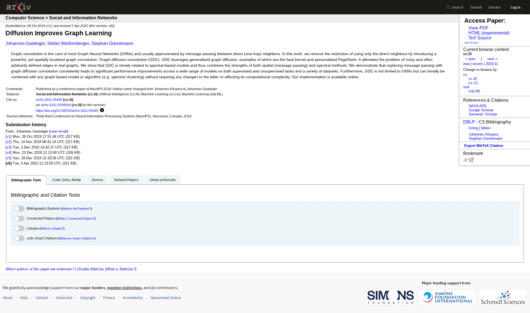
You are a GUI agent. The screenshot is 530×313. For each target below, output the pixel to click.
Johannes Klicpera (483, 134)
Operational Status (165, 297)
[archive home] (19, 7)
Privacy (109, 297)
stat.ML (474, 91)
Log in (516, 7)
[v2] (9, 142)
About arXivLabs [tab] (163, 180)
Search (457, 7)
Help (24, 297)
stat (466, 87)
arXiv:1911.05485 (49, 99)
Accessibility (133, 297)
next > (492, 59)
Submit (476, 7)
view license (471, 42)
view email (58, 131)
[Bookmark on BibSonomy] (466, 161)
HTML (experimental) (489, 33)
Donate (494, 7)
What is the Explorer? (76, 208)
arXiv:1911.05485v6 (56, 105)
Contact (42, 297)
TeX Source (479, 38)
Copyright (88, 297)
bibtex (486, 128)
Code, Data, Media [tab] (66, 180)
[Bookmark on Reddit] (471, 161)
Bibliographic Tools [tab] (26, 180)
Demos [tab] (97, 180)
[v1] (9, 136)
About (7, 297)
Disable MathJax (90, 269)
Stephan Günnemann (112, 43)
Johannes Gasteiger (25, 43)
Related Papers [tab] (126, 180)
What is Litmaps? (52, 228)
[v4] (9, 152)
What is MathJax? (120, 269)
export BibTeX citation (483, 146)
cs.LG (473, 83)
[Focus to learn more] (101, 110)
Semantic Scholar (483, 114)
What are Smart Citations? (76, 238)
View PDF (478, 28)
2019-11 (492, 64)
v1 (49, 26)
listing (473, 128)
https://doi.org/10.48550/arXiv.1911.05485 (67, 110)
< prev (470, 59)
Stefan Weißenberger (68, 43)
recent (478, 64)
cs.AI (472, 79)
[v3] (9, 147)
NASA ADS (478, 106)
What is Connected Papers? (75, 218)
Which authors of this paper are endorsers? (40, 269)
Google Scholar (481, 110)
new (466, 64)
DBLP (469, 122)
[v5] (9, 158)
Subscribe (64, 297)
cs (465, 74)
